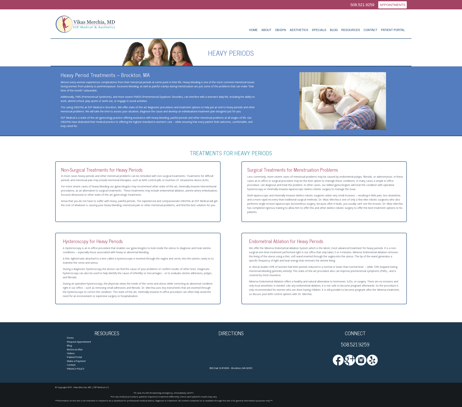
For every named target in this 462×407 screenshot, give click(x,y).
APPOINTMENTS (392, 5)
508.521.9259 (362, 5)
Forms (70, 337)
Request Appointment (79, 341)
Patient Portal (74, 357)
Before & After (75, 349)
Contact (71, 364)
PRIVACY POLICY (75, 368)
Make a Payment (76, 361)
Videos (71, 353)
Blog (69, 345)
